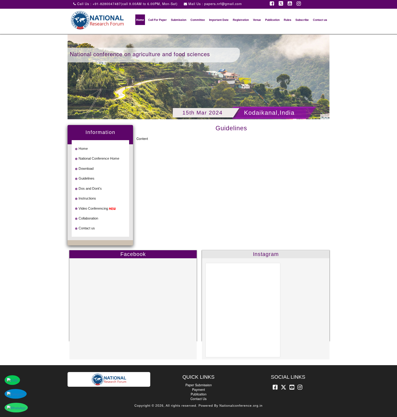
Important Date (219, 20)
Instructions (87, 198)
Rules (287, 20)
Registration (241, 20)
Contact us (320, 20)
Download (86, 168)
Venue (257, 20)
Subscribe (302, 20)
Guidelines (86, 178)
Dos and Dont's (90, 188)
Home (140, 20)
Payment (198, 389)
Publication (272, 20)
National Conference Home (99, 158)
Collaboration (88, 218)
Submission (178, 20)
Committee (197, 20)
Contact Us (198, 398)
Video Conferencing (93, 208)
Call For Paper (157, 20)
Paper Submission (198, 385)
